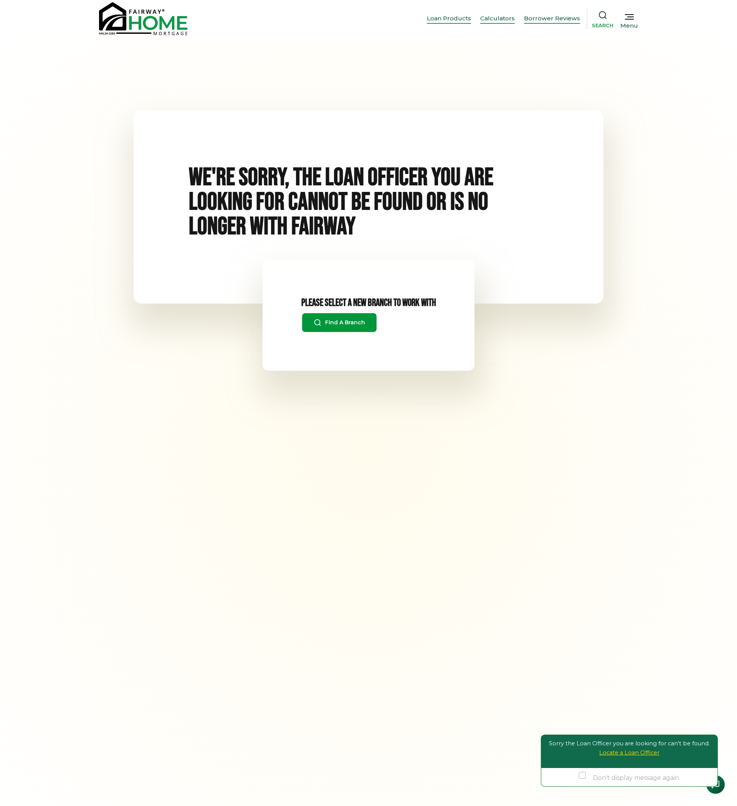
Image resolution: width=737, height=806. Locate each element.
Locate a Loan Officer (629, 752)
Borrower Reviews (552, 18)
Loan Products (449, 18)
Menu (629, 26)
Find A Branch (344, 322)
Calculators (497, 18)
